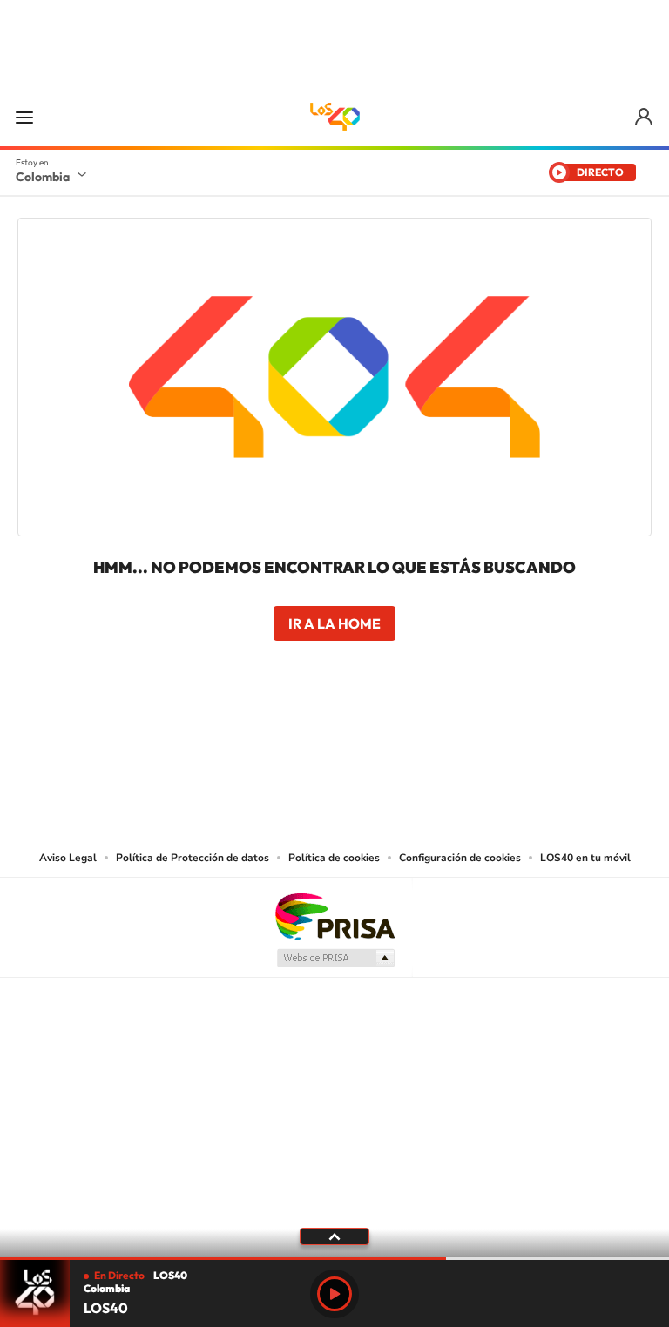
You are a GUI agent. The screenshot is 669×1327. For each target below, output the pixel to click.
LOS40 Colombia (334, 117)
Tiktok (265, 741)
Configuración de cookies (460, 858)
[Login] (645, 117)
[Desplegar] (334, 1235)
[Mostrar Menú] (24, 116)
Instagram (300, 741)
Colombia (43, 177)
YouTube (334, 741)
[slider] (334, 1258)
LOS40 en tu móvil (585, 858)
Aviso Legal (68, 858)
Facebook (404, 741)
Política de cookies (334, 858)
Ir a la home (334, 623)
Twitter (369, 741)
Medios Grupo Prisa (335, 957)
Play (334, 1294)
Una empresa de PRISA (334, 915)
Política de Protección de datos (192, 858)
